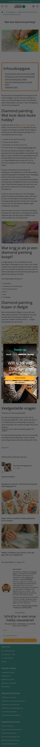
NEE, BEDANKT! (20, 382)
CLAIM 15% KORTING (20, 378)
